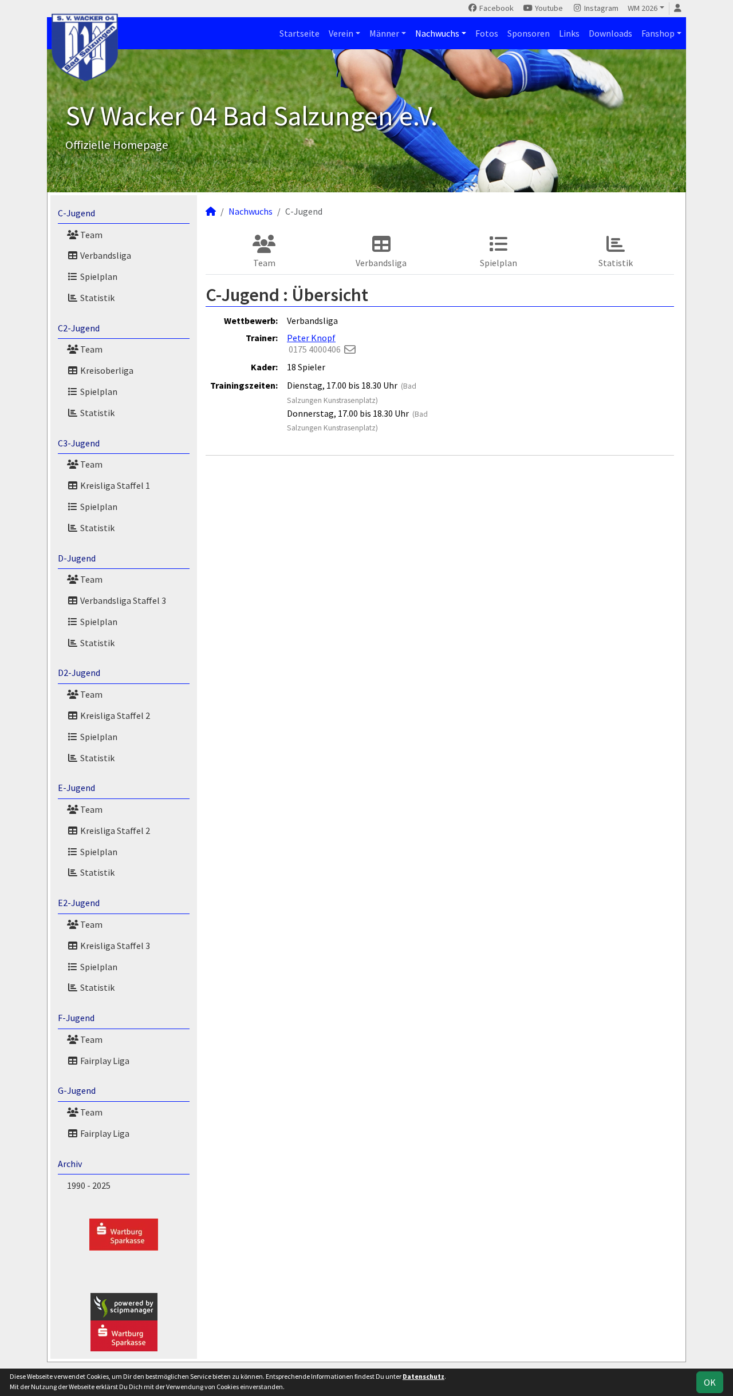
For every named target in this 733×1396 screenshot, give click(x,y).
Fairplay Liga (103, 1060)
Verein (341, 33)
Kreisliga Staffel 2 (114, 715)
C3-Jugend (79, 443)
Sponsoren (528, 33)
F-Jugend (76, 1017)
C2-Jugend (79, 328)
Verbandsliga (104, 255)
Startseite (299, 33)
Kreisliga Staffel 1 (114, 485)
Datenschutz (423, 1376)
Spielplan (97, 276)
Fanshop (658, 33)
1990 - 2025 (89, 1185)
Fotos (486, 33)
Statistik (96, 297)
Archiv (70, 1163)
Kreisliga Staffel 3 (114, 945)
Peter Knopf (311, 337)
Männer (384, 33)
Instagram (600, 8)
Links (569, 33)
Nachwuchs (437, 33)
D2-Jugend (79, 672)
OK (710, 1382)
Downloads (610, 33)
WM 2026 (642, 8)
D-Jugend (77, 558)
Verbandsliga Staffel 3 (122, 600)
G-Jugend (77, 1090)
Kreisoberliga (105, 370)
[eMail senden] (350, 349)
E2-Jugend (79, 902)
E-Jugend (76, 787)
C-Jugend (76, 213)
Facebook (496, 8)
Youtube (548, 8)
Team (90, 234)
